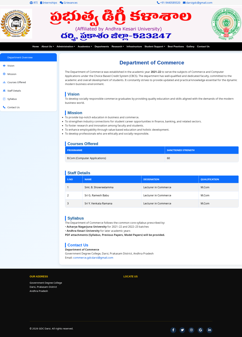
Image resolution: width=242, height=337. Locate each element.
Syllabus (12, 98)
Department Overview (20, 57)
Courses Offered (16, 82)
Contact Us (203, 46)
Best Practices (176, 46)
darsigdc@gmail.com (199, 2)
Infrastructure (134, 46)
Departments (102, 46)
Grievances (70, 2)
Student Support (154, 46)
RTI (35, 2)
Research (117, 46)
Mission (11, 74)
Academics (84, 46)
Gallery (190, 46)
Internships (49, 2)
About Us (46, 46)
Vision (10, 65)
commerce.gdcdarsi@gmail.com (93, 257)
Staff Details (14, 90)
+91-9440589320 (170, 2)
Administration (65, 46)
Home (35, 46)
